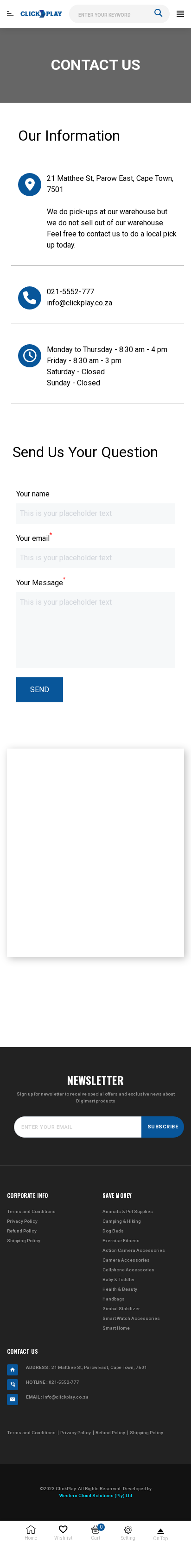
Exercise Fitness (121, 1240)
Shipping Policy (23, 1240)
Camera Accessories (126, 1260)
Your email (34, 538)
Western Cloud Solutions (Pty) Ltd (95, 1495)
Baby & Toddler (118, 1279)
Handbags (113, 1298)
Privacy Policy (22, 1221)
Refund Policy (22, 1230)
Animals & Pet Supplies (127, 1211)
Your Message (40, 582)
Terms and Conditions (31, 1211)
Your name (33, 493)
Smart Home (116, 1328)
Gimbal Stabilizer (121, 1308)
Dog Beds (113, 1230)
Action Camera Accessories (133, 1250)
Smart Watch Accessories (131, 1318)
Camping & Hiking (121, 1221)
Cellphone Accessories (128, 1269)
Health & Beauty (119, 1289)
